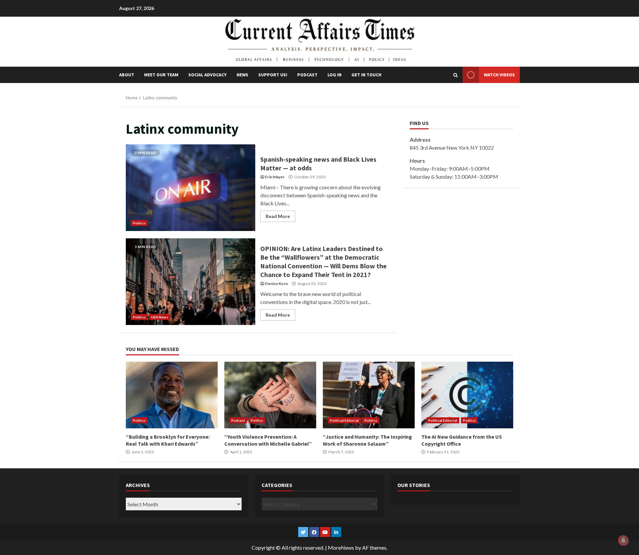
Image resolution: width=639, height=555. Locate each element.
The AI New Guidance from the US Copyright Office (467, 395)
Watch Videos (499, 75)
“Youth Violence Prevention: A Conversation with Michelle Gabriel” (270, 395)
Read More (278, 216)
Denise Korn (276, 283)
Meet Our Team (161, 75)
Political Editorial (344, 420)
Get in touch (366, 75)
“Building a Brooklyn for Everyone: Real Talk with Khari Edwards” (172, 395)
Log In (334, 75)
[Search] (455, 75)
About (126, 75)
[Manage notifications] (623, 540)
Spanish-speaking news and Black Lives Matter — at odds (190, 187)
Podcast (307, 75)
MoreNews (341, 547)
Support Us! (272, 75)
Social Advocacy (207, 75)
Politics (139, 223)
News (242, 75)
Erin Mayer (275, 176)
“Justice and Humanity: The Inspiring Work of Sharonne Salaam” (369, 395)
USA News (159, 317)
